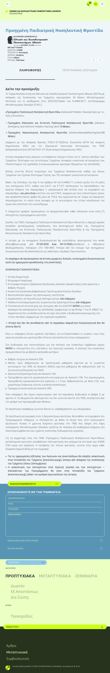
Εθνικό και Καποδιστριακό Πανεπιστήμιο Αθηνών (35, 11)
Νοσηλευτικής (16, 14)
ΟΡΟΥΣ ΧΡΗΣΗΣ (31, 541)
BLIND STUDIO (32, 666)
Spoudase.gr (68, 666)
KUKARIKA (57, 666)
